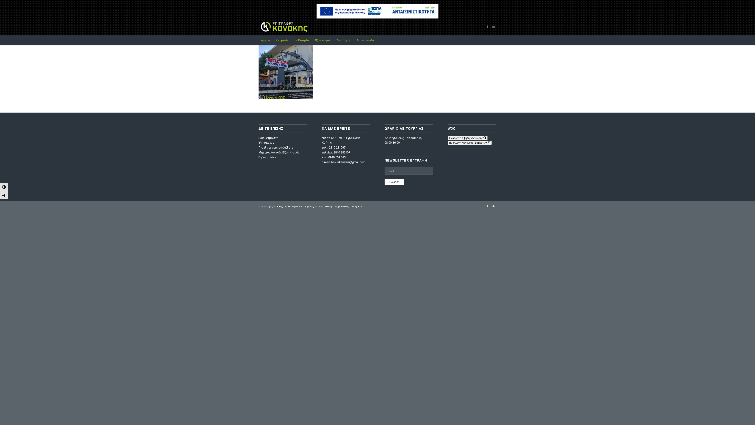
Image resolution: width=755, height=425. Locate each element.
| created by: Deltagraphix (350, 206)
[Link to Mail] (493, 27)
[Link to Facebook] (488, 27)
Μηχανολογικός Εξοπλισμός (279, 152)
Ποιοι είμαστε (268, 138)
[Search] (493, 40)
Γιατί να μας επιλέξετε (276, 147)
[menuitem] (266, 40)
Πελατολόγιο (268, 157)
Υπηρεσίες (266, 142)
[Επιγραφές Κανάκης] (284, 26)
